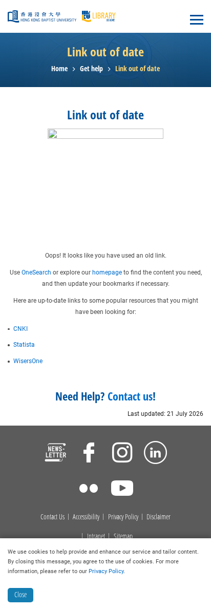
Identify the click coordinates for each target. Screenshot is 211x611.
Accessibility (86, 517)
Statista (24, 344)
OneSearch (36, 272)
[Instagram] (122, 454)
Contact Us (52, 517)
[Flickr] (88, 489)
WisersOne (28, 361)
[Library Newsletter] (55, 454)
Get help (91, 69)
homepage (107, 272)
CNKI (20, 328)
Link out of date (137, 69)
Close (20, 594)
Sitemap (123, 536)
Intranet (96, 536)
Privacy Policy (123, 517)
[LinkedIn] (155, 454)
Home (59, 69)
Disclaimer (158, 517)
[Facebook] (88, 454)
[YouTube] (122, 489)
